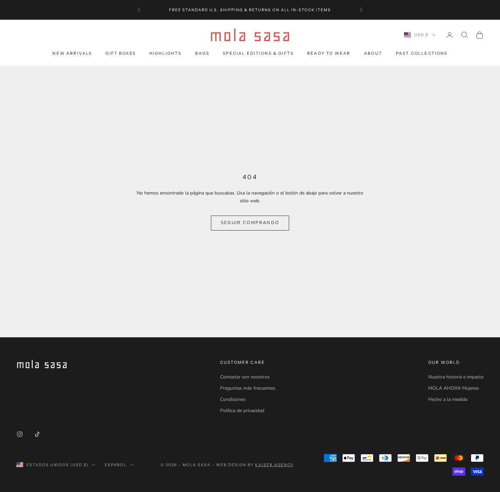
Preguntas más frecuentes (248, 388)
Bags (202, 53)
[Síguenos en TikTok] (37, 434)
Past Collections (422, 53)
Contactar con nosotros (245, 377)
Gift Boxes (120, 53)
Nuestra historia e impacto (456, 377)
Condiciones (233, 399)
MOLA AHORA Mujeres (453, 388)
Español (116, 464)
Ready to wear (328, 53)
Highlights (165, 53)
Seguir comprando (250, 223)
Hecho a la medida (447, 399)
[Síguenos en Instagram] (19, 434)
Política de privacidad (242, 410)
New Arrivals (72, 53)
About (373, 53)
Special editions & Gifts (258, 53)
